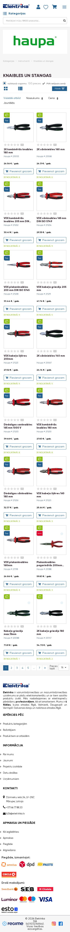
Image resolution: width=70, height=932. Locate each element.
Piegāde (8, 844)
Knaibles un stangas (43, 61)
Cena (52, 98)
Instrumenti (24, 61)
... (34, 667)
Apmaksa (8, 838)
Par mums (8, 754)
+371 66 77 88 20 (14, 807)
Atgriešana (9, 850)
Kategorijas (17, 13)
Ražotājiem (9, 730)
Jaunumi (8, 760)
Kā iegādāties (11, 831)
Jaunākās (9, 103)
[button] (64, 667)
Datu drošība (10, 772)
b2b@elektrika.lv (15, 813)
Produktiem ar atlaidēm (16, 736)
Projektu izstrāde (12, 766)
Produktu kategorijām (15, 723)
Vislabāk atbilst (12, 98)
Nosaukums (33, 98)
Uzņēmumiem (11, 779)
